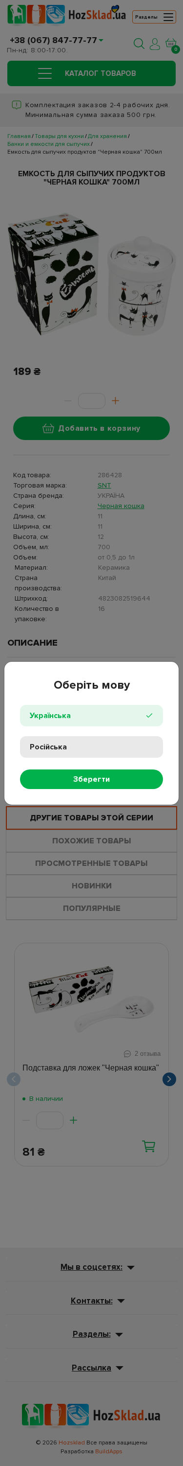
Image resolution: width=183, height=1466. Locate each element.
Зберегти (91, 779)
